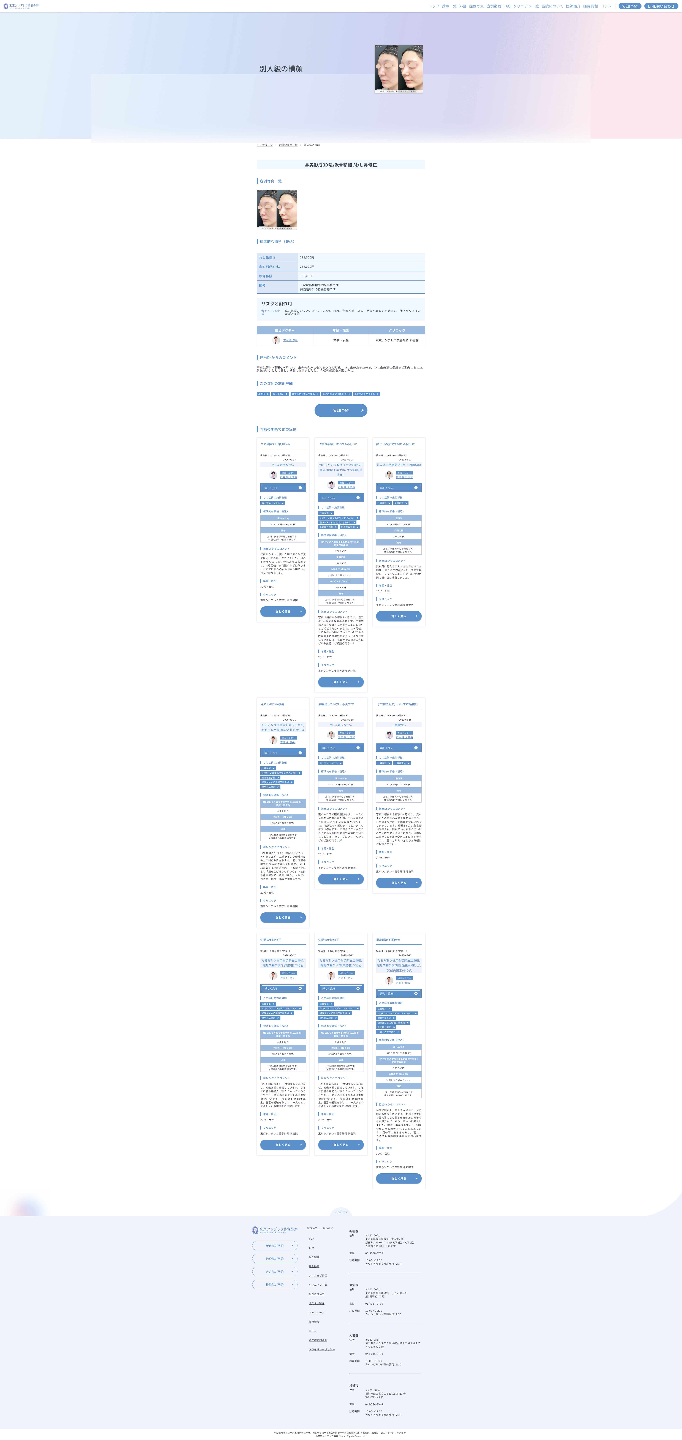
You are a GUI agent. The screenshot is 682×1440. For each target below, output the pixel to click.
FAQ (507, 6)
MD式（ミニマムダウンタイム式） (337, 517)
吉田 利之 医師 (404, 477)
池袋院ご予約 (275, 1258)
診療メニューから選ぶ (320, 1228)
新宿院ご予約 (275, 1245)
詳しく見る (283, 611)
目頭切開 (399, 503)
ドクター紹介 (316, 1303)
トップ (434, 6)
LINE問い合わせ (661, 6)
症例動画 (493, 6)
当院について (553, 6)
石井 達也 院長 (288, 477)
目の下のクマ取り (271, 503)
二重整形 (324, 513)
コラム (605, 6)
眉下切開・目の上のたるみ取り (335, 522)
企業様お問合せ (318, 1340)
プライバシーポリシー (322, 1349)
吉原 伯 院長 (290, 340)
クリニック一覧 (526, 6)
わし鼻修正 (278, 393)
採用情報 (590, 6)
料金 (463, 6)
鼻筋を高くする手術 (364, 393)
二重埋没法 (400, 763)
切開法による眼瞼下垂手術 (275, 782)
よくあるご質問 (318, 1275)
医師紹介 (573, 6)
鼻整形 (261, 393)
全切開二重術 (326, 526)
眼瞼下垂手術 (348, 526)
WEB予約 (630, 6)
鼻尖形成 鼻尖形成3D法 (335, 393)
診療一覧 (449, 6)
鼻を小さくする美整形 (303, 393)
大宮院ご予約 (275, 1271)
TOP (311, 1238)
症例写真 (476, 6)
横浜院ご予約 (275, 1284)
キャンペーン (316, 1312)
